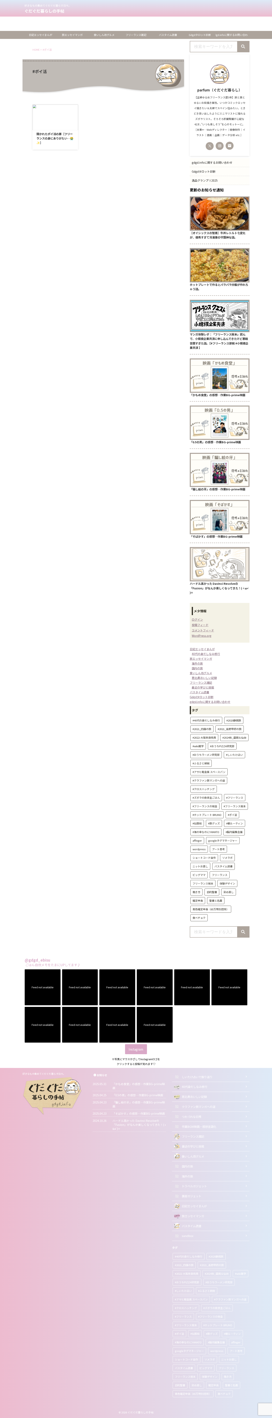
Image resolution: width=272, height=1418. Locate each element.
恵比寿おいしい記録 (204, 678)
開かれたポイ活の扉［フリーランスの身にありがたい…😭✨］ (54, 138)
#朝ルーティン (234, 823)
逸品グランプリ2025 (14, 28)
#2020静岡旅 (233, 720)
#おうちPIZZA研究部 (222, 746)
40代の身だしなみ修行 (206, 654)
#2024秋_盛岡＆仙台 (234, 737)
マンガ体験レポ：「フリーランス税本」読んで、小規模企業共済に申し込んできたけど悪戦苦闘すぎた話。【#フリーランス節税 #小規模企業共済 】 (219, 341)
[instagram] (220, 146)
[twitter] (210, 146)
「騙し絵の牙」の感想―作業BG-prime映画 (217, 489)
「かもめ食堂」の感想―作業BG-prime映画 (217, 395)
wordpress (199, 849)
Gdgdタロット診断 (13, 23)
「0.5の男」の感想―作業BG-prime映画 (215, 442)
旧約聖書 (212, 892)
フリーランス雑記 (136, 35)
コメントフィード (203, 630)
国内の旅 (197, 668)
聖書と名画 (215, 900)
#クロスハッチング (204, 789)
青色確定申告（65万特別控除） (211, 909)
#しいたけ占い (234, 755)
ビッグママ (199, 875)
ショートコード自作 (204, 858)
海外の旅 (197, 663)
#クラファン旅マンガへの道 (209, 780)
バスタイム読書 (168, 35)
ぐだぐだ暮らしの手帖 (44, 11)
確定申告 (198, 900)
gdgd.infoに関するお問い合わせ (23, 19)
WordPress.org (201, 636)
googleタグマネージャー (222, 840)
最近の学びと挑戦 (203, 687)
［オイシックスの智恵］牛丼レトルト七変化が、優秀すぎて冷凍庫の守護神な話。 (218, 235)
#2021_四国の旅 (202, 729)
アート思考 (218, 849)
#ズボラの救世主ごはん (206, 798)
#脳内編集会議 (234, 832)
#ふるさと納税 (201, 763)
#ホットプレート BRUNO (207, 815)
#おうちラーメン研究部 (206, 755)
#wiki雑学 (198, 746)
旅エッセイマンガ (72, 35)
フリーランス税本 (203, 883)
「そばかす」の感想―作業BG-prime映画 (216, 536)
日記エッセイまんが (40, 35)
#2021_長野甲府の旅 (230, 729)
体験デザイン (227, 883)
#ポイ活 (232, 815)
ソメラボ (227, 858)
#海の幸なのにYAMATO (206, 832)
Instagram (136, 1049)
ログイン (197, 619)
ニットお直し (200, 866)
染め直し (228, 892)
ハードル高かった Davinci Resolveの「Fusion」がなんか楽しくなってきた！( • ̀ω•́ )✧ (219, 588)
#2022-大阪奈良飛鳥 (204, 737)
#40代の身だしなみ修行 (206, 720)
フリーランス (219, 875)
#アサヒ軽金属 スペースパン (209, 772)
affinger (197, 840)
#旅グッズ (214, 823)
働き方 (196, 892)
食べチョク (199, 918)
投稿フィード (200, 625)
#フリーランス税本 (235, 806)
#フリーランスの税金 (205, 806)
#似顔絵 (197, 823)
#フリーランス (234, 798)
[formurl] (230, 146)
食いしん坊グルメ (104, 35)
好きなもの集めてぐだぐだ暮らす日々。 (44, 1073)
